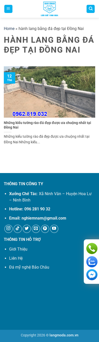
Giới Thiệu (18, 249)
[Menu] (8, 9)
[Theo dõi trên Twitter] (27, 229)
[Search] (91, 9)
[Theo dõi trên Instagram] (8, 229)
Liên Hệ (16, 258)
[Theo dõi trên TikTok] (17, 229)
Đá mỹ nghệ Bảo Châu (29, 267)
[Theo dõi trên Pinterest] (45, 229)
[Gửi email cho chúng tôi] (36, 229)
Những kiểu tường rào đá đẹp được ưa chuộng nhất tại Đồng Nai (47, 125)
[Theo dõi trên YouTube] (54, 229)
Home (9, 28)
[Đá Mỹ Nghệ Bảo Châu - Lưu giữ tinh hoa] (49, 9)
